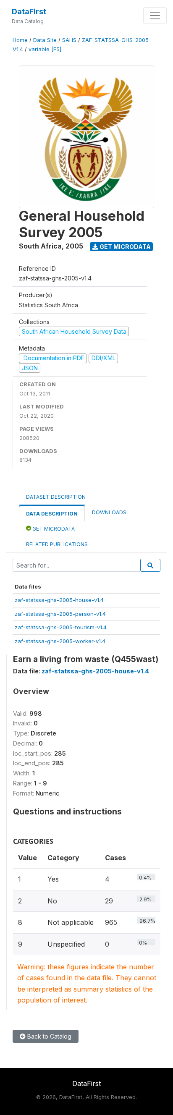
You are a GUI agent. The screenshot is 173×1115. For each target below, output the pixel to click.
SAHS (69, 40)
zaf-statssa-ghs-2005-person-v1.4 (60, 613)
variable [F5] (45, 49)
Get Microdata (124, 246)
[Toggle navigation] (155, 15)
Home (20, 40)
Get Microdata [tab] (53, 529)
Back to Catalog (48, 1036)
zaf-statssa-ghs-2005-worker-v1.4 (60, 641)
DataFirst (29, 11)
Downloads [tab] (109, 512)
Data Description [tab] (52, 513)
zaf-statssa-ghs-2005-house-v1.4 (59, 600)
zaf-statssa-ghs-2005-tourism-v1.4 (61, 627)
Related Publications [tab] (57, 544)
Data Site (45, 40)
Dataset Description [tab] (56, 497)
